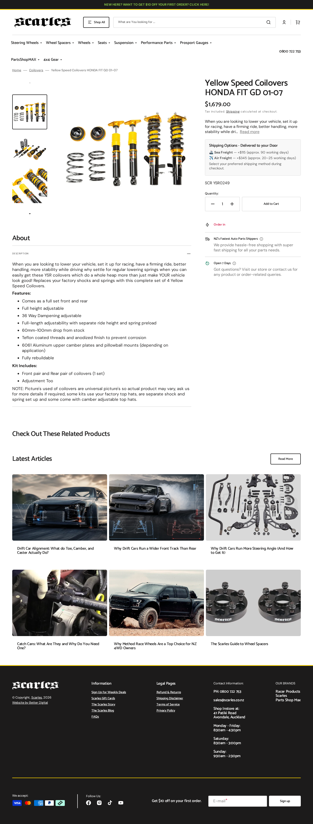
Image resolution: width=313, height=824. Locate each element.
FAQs (95, 716)
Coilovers (36, 70)
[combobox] (194, 22)
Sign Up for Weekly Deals (108, 692)
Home (16, 70)
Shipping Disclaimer (169, 698)
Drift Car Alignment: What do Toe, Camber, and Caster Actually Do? (55, 550)
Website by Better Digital (30, 702)
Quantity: (212, 194)
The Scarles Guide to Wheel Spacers (239, 644)
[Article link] (59, 518)
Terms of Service (168, 704)
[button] (284, 22)
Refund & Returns (168, 692)
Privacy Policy (165, 710)
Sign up (285, 801)
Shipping (233, 111)
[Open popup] (261, 239)
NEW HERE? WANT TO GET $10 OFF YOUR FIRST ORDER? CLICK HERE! (156, 4)
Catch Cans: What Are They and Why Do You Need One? (58, 646)
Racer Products (288, 691)
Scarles (36, 697)
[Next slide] (30, 214)
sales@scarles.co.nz (228, 700)
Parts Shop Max (288, 700)
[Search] (269, 22)
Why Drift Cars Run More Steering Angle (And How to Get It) (252, 550)
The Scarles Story (103, 704)
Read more (249, 131)
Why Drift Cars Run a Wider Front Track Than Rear (155, 548)
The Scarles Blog (102, 710)
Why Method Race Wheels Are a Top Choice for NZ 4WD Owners (155, 646)
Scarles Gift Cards (103, 698)
